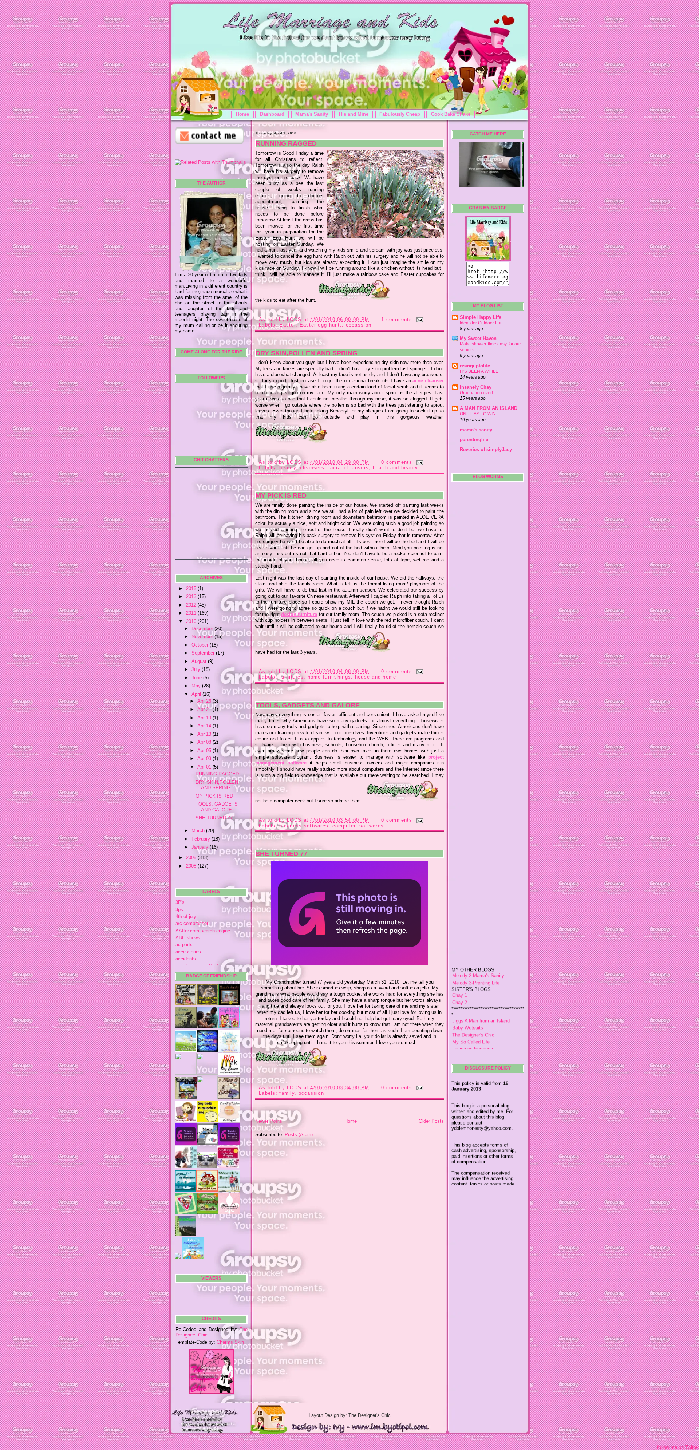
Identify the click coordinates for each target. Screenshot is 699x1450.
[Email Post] (418, 319)
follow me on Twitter (678, 1447)
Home (242, 114)
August (199, 661)
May (196, 685)
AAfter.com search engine (202, 930)
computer (343, 826)
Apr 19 (205, 717)
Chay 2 (459, 974)
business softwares (303, 826)
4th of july (185, 916)
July (196, 669)
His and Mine (353, 114)
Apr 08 (205, 742)
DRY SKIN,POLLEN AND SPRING (217, 784)
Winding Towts (467, 1035)
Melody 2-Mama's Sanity (478, 947)
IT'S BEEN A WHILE (479, 371)
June (197, 677)
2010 (192, 621)
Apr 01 (205, 767)
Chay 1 (459, 967)
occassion (359, 325)
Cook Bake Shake (450, 114)
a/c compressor (191, 923)
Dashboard (272, 114)
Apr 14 (205, 725)
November (202, 636)
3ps (179, 909)
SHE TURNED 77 (214, 818)
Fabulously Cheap (399, 114)
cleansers (312, 467)
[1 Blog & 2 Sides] (229, 1097)
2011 (192, 613)
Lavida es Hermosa (472, 1020)
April (196, 694)
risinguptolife (475, 365)
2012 (192, 605)
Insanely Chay (475, 387)
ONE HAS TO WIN (478, 413)
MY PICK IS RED (214, 796)
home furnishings (329, 677)
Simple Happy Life (480, 317)
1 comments (396, 319)
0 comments (396, 462)
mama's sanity (476, 429)
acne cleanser (428, 380)
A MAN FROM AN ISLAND (488, 408)
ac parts (184, 944)
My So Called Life (471, 1013)
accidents (185, 958)
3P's (180, 902)
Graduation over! (476, 392)
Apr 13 (205, 734)
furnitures (291, 677)
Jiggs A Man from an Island (481, 992)
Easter (287, 325)
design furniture (299, 614)
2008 (192, 866)
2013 (192, 596)
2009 (192, 857)
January (200, 847)
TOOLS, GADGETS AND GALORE (217, 806)
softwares (371, 826)
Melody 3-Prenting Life (475, 954)
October (200, 645)
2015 (192, 588)
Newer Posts (268, 1121)
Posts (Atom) (299, 1134)
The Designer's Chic (473, 1007)
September (203, 653)
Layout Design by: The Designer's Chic (350, 1415)
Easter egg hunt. (321, 325)
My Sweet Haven (478, 338)
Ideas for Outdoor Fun (481, 322)
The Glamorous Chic (473, 1028)
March (198, 830)
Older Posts (431, 1121)
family (287, 1093)
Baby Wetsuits (467, 999)
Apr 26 (205, 701)
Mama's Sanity (311, 114)
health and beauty (395, 467)
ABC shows (187, 937)
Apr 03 (205, 758)
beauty (287, 467)
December (202, 628)
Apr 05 (205, 750)
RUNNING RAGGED (217, 774)
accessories (188, 952)
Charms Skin (230, 1342)
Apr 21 (205, 709)
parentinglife (474, 439)
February (201, 839)
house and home (375, 677)
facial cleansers (348, 467)
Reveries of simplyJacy (486, 449)
